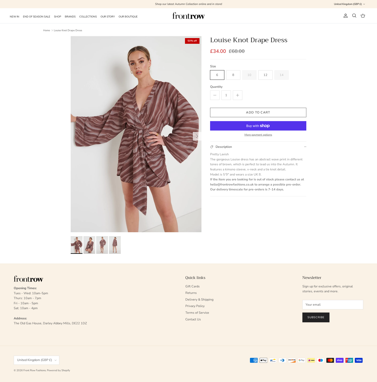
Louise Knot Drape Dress (68, 30)
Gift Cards (192, 286)
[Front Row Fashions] (188, 15)
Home (46, 30)
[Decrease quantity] (215, 95)
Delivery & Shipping (199, 299)
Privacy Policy (195, 306)
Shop (57, 16)
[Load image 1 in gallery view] (136, 134)
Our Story (108, 16)
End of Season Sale (36, 16)
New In (14, 16)
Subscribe (315, 317)
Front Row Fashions (34, 370)
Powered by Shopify (58, 370)
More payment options (258, 135)
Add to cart (258, 112)
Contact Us (193, 319)
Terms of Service (197, 313)
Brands (70, 16)
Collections (88, 16)
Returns (191, 293)
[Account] (345, 15)
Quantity (216, 87)
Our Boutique (128, 16)
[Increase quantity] (237, 95)
